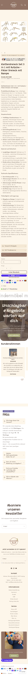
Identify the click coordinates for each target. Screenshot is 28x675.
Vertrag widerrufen (14, 601)
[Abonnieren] (24, 526)
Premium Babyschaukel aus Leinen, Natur (13, 358)
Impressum (14, 592)
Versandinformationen (14, 623)
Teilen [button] (4, 286)
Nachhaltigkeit (14, 611)
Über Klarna (14, 616)
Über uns (14, 618)
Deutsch (10, 673)
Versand (8, 78)
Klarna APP (14, 609)
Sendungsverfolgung (14, 627)
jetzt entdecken (14, 335)
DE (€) (4, 673)
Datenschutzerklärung (14, 590)
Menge (2, 265)
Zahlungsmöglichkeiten (14, 620)
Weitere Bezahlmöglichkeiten (14, 277)
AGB (14, 597)
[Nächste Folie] (4, 52)
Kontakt (14, 594)
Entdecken (14, 655)
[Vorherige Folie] (1, 52)
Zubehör (3, 259)
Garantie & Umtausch (14, 625)
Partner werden (14, 614)
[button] (2, 5)
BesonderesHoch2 (10, 666)
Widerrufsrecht (14, 599)
